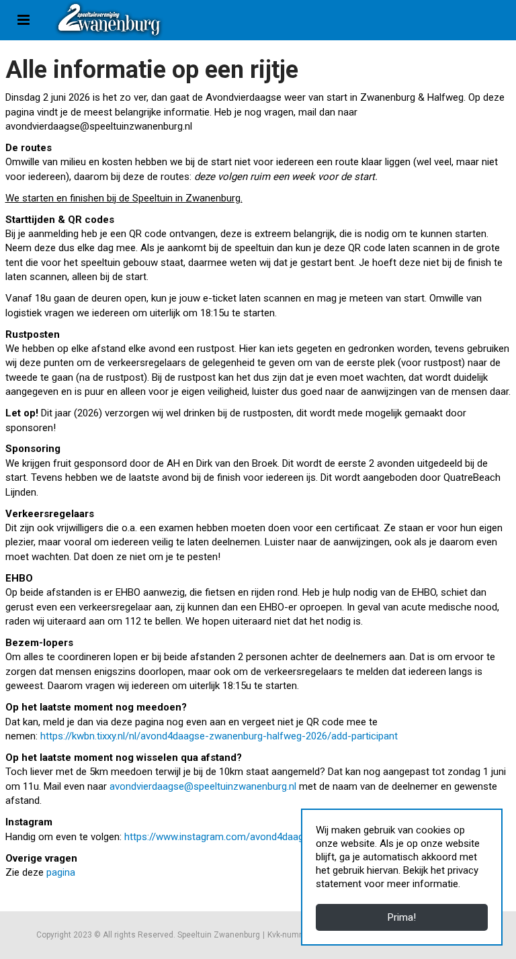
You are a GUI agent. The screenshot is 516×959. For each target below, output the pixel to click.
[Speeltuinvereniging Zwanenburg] (109, 20)
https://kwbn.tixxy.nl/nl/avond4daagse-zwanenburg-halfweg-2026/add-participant (219, 736)
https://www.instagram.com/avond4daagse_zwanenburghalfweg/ (268, 837)
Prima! (402, 917)
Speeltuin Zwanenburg (218, 935)
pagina (60, 872)
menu (23, 20)
